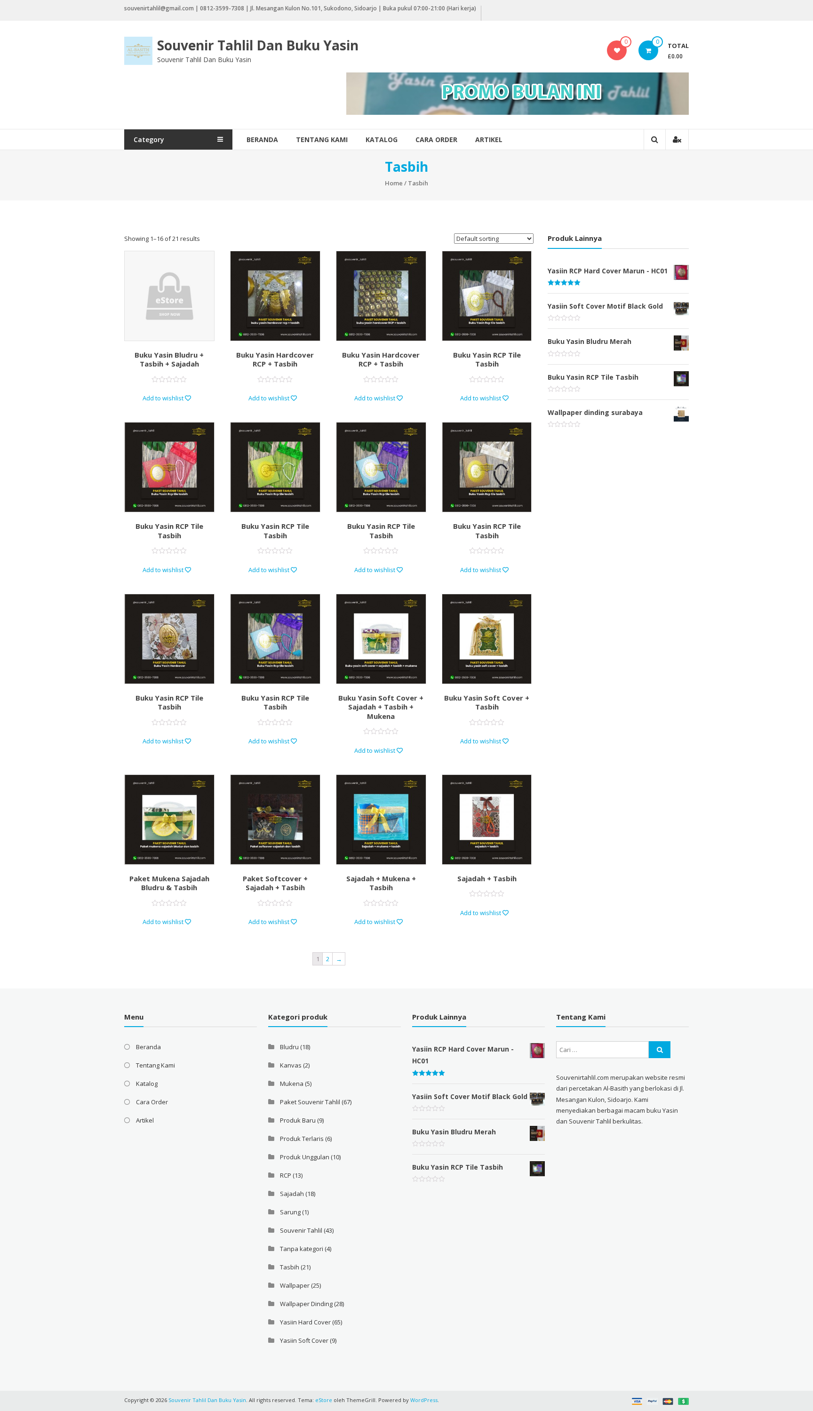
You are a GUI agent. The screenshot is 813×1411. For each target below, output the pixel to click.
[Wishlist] (617, 50)
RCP (285, 1175)
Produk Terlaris (302, 1138)
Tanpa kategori (301, 1248)
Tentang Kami (322, 139)
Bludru (289, 1047)
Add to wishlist (164, 398)
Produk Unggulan (304, 1157)
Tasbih (289, 1267)
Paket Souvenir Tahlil (310, 1102)
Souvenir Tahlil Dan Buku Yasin (258, 45)
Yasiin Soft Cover (304, 1340)
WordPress (424, 1399)
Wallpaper (295, 1285)
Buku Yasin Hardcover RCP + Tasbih (275, 359)
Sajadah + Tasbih (487, 878)
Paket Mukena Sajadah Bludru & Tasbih (169, 883)
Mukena (291, 1083)
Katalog (382, 139)
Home (394, 183)
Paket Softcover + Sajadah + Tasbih (275, 883)
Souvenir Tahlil (301, 1230)
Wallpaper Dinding (306, 1303)
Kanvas (291, 1065)
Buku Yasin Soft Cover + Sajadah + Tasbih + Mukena (380, 707)
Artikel (488, 139)
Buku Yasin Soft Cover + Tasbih (486, 702)
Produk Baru (298, 1120)
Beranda (262, 139)
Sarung (290, 1212)
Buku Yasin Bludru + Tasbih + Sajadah (169, 359)
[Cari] (659, 1049)
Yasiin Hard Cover (305, 1322)
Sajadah (292, 1193)
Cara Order (436, 139)
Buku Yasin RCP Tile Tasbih (487, 359)
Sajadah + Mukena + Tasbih (381, 883)
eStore (323, 1399)
